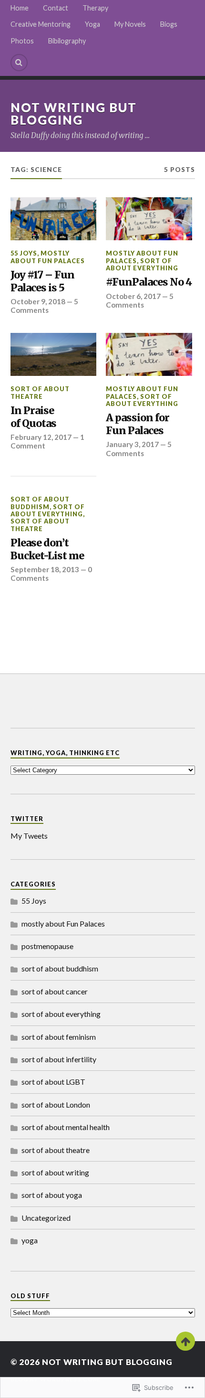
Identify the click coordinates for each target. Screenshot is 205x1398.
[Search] (19, 62)
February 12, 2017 (41, 437)
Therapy (95, 8)
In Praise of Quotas (33, 417)
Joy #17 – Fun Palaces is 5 (42, 281)
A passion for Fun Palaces (137, 424)
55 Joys (23, 253)
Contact (55, 8)
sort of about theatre (40, 392)
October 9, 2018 (37, 301)
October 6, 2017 (133, 296)
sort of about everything (142, 264)
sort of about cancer (54, 991)
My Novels (130, 24)
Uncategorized (46, 1217)
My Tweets (29, 835)
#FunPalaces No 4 (149, 282)
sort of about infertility (58, 1059)
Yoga (92, 24)
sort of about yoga (51, 1194)
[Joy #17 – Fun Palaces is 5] (53, 218)
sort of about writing (55, 1172)
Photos (22, 41)
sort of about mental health (65, 1126)
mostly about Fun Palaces (47, 256)
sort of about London (55, 1104)
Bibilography (67, 41)
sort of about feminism (58, 1036)
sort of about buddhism (40, 502)
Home (19, 8)
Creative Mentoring (40, 24)
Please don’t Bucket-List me (47, 549)
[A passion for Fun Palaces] (149, 354)
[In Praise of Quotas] (53, 354)
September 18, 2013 (44, 569)
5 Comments (44, 305)
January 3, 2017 (132, 444)
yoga (29, 1240)
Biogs (168, 24)
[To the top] (185, 1341)
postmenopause (47, 945)
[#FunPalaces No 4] (149, 218)
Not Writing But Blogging (73, 113)
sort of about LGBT (53, 1081)
